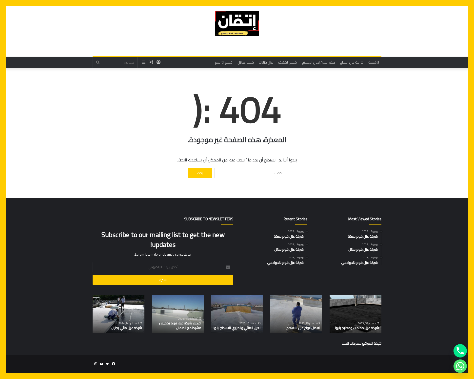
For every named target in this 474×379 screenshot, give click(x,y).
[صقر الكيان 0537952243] (237, 23)
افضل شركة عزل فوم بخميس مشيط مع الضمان (180, 325)
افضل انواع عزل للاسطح (303, 328)
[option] (355, 314)
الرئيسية (373, 62)
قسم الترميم (224, 62)
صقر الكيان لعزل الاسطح (318, 62)
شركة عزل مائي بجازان (126, 328)
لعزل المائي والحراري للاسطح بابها (237, 328)
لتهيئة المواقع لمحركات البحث (361, 343)
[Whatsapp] (460, 366)
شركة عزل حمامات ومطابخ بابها (357, 328)
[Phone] (460, 350)
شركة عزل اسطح (351, 62)
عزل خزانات (266, 62)
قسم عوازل (245, 62)
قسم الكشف (287, 62)
